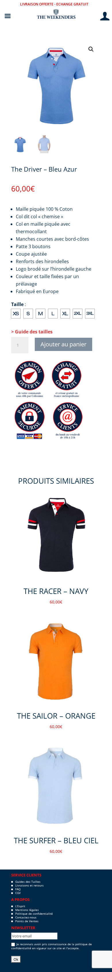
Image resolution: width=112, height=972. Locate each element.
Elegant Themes (43, 967)
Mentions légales (27, 910)
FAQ (18, 889)
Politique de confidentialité (34, 914)
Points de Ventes (26, 921)
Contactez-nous (25, 917)
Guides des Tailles (27, 882)
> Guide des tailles (32, 332)
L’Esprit (20, 906)
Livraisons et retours (29, 885)
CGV (18, 893)
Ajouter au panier (63, 344)
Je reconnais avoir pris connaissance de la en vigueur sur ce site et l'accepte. (51, 946)
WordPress (88, 967)
